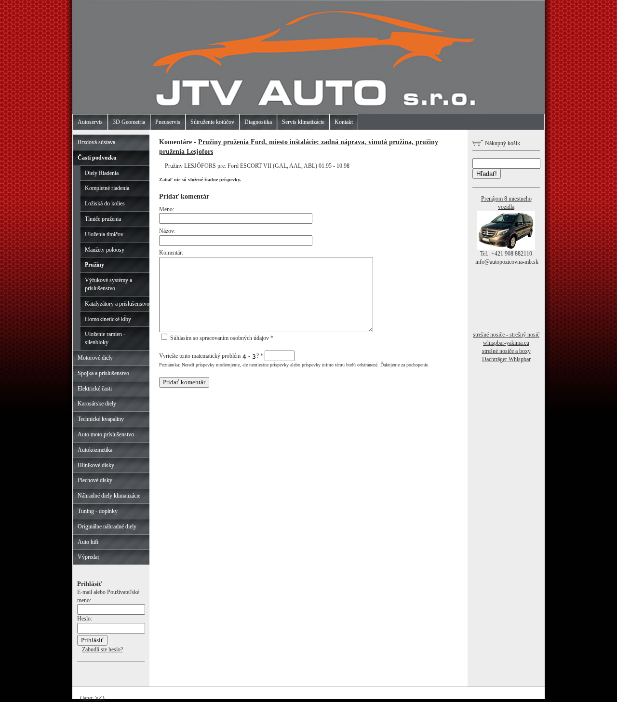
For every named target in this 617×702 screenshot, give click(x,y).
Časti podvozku (97, 157)
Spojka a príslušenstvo (103, 373)
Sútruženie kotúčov (212, 122)
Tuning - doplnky (98, 511)
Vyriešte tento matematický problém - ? (211, 355)
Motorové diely (95, 357)
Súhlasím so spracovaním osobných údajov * (221, 338)
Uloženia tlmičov (104, 234)
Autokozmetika (95, 449)
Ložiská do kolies (105, 203)
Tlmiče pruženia (103, 219)
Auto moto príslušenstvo (106, 434)
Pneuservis (167, 122)
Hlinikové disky (96, 465)
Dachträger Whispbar (506, 359)
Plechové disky (95, 480)
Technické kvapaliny (101, 419)
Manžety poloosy (104, 249)
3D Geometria (129, 122)
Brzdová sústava (96, 142)
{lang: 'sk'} (92, 698)
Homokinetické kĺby (108, 319)
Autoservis (90, 122)
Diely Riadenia (102, 173)
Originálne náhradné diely (107, 526)
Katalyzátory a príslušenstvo (117, 303)
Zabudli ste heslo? (102, 649)
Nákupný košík (501, 143)
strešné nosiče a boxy (506, 351)
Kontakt (344, 122)
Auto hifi (88, 542)
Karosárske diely (97, 403)
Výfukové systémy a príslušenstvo (108, 284)
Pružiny (94, 264)
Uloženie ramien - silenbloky (105, 338)
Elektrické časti (95, 388)
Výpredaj (88, 557)
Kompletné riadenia (107, 188)
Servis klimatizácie (303, 122)
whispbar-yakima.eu (506, 342)
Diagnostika (258, 122)
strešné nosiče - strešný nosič (506, 334)
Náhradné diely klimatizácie (109, 495)
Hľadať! (486, 173)
